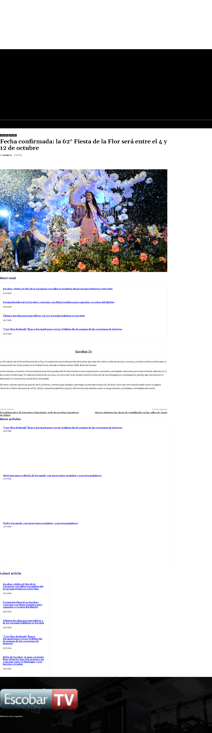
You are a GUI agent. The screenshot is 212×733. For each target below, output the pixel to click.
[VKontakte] (17, 721)
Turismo (12, 135)
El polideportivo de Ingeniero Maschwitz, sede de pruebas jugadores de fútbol (39, 414)
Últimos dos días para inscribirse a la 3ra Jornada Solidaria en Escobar (44, 316)
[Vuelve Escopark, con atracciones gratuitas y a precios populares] (148, 543)
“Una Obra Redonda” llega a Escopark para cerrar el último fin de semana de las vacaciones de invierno (62, 329)
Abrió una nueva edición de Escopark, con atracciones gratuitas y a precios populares (52, 475)
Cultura (4, 135)
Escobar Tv (7, 155)
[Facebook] (104, 99)
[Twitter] (110, 99)
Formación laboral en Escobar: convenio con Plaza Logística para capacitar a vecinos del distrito (58, 302)
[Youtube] (115, 99)
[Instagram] (7, 721)
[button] (114, 105)
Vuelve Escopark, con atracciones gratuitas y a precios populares (40, 523)
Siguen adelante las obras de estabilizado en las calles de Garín (131, 412)
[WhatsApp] (152, 162)
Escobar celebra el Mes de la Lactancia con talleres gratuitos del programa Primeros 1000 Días (57, 289)
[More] (162, 162)
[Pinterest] (141, 162)
